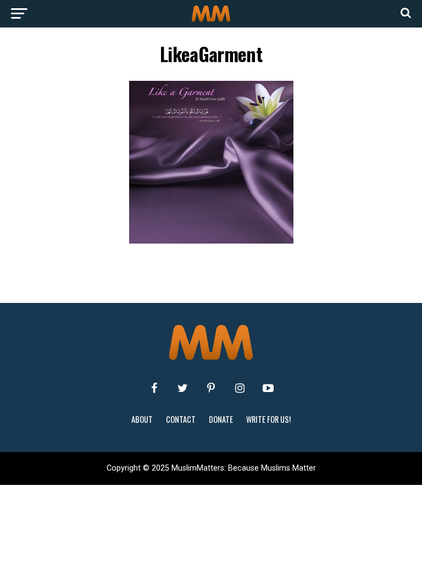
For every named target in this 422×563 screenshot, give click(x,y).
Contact (181, 419)
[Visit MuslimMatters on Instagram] (240, 388)
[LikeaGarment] (211, 240)
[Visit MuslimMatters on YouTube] (268, 388)
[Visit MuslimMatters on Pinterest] (211, 388)
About (142, 419)
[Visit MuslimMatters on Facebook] (154, 388)
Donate (221, 419)
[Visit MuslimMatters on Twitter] (182, 388)
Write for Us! (268, 419)
